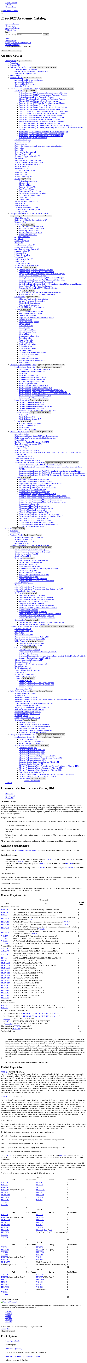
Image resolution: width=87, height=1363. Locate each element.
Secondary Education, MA (28, 577)
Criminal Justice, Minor (27, 316)
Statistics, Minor (25, 199)
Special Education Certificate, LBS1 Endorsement (37, 294)
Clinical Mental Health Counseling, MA (28, 660)
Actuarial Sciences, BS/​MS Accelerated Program (36, 97)
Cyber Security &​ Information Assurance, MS (30, 664)
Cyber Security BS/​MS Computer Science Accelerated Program (42, 113)
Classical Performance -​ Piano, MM (32, 752)
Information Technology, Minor (30, 195)
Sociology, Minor (25, 356)
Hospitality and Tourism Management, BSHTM (31, 442)
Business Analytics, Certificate (30, 722)
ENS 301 (4, 912)
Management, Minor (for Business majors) (34, 506)
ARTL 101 (5, 948)
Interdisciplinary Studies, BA (24, 245)
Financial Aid (15, 65)
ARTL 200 (5, 951)
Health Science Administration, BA (27, 164)
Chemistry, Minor (25, 185)
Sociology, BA (19, 261)
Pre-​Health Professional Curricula (26, 207)
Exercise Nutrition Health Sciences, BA (28, 162)
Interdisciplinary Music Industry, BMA (33, 379)
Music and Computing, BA (29, 375)
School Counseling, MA (23, 689)
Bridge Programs (20, 641)
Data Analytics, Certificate (28, 654)
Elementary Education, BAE (29, 231)
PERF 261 (41, 868)
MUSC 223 (5, 983)
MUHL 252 (5, 965)
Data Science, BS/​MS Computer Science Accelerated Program (41, 117)
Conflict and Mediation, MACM (26, 554)
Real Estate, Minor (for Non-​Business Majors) (35, 520)
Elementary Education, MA (29, 564)
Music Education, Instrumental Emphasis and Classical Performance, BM (45, 394)
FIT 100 (17, 1026)
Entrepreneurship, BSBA (23, 456)
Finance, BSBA (20, 440)
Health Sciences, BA (21, 166)
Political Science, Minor (27, 348)
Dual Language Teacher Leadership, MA (33, 560)
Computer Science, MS (22, 662)
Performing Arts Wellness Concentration (33, 398)
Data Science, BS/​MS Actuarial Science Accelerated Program (41, 115)
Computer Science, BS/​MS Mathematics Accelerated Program (41, 109)
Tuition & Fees (10, 30)
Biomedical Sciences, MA (23, 635)
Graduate (8, 528)
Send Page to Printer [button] (12, 1341)
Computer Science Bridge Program (31, 643)
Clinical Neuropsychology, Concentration (34, 624)
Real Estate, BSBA (21, 454)
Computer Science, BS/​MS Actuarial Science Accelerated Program (43, 107)
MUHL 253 (5, 968)
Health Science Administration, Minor (32, 193)
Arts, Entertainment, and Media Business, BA (35, 369)
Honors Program (16, 75)
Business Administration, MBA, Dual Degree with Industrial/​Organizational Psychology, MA (47, 699)
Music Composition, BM (28, 384)
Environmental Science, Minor (30, 191)
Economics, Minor (25, 320)
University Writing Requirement (25, 73)
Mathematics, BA (20, 172)
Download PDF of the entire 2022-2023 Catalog (22, 1356)
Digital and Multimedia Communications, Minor (36, 318)
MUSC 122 (5, 973)
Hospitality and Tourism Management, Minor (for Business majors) (43, 496)
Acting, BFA (23, 415)
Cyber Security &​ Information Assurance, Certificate (38, 652)
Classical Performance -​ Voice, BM (31, 408)
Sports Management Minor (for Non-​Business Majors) (38, 524)
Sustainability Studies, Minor (29, 358)
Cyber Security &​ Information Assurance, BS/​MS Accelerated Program (44, 111)
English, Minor (24, 324)
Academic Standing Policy (24, 82)
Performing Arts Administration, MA (32, 741)
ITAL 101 (45, 1013)
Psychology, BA (20, 257)
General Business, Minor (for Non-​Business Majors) (37, 494)
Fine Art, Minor (24, 328)
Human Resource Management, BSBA (28, 444)
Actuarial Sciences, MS (22, 629)
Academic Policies (12, 24)
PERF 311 (5, 993)
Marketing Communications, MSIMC (27, 712)
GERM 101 (36, 1013)
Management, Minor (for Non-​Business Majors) (36, 508)
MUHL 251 (5, 963)
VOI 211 (48, 859)
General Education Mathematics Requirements (31, 71)
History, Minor (24, 334)
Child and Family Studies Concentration (33, 299)
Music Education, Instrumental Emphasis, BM (35, 388)
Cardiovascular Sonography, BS (25, 152)
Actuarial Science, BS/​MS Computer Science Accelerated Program (43, 95)
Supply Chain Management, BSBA (27, 460)
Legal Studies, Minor (26, 340)
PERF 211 (5, 988)
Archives (8, 783)
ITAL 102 (45, 1016)
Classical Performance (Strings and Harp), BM (35, 406)
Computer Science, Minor (28, 187)
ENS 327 (4, 915)
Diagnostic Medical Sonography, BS (27, 160)
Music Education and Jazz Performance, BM (35, 396)
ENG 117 (8, 1021)
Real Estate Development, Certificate (32, 728)
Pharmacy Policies (25, 681)
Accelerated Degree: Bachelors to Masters (29, 463)
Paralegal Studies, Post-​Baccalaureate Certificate (36, 606)
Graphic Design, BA (21, 241)
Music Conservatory (12, 45)
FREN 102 (27, 1016)
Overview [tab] (9, 794)
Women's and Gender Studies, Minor (32, 360)
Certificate (18, 290)
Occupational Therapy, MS (24, 674)
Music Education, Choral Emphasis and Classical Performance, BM (43, 392)
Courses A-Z (10, 26)
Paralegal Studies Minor (27, 344)
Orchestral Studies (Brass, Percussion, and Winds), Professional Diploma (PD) (47, 774)
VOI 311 (21, 861)
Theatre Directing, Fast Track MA (31, 743)
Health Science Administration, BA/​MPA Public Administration (41, 121)
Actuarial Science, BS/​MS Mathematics (33, 138)
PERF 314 (69, 863)
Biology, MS (19, 633)
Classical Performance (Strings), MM (32, 760)
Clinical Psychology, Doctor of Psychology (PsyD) (32, 552)
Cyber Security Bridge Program (30, 645)
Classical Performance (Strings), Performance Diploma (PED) (41, 768)
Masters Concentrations (32, 781)
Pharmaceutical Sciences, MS (25, 676)
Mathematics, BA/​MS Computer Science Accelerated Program (41, 134)
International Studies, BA (23, 247)
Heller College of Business (19, 432)
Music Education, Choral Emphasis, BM (33, 386)
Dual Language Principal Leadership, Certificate (36, 599)
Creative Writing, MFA (22, 556)
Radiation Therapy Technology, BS (27, 209)
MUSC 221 (5, 980)
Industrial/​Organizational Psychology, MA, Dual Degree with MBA (38, 589)
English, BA (18, 239)
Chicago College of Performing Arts (18, 43)
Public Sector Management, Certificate (33, 612)
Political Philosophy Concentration (31, 307)
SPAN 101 (55, 1013)
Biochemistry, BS (20, 144)
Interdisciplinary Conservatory (25, 367)
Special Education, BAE (28, 235)
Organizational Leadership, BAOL (26, 450)
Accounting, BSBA (21, 434)
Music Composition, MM (28, 739)
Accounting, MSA (21, 695)
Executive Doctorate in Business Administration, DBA (34, 703)
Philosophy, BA (20, 253)
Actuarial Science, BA (22, 140)
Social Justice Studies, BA (23, 259)
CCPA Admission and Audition (25, 850)
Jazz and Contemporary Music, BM (32, 381)
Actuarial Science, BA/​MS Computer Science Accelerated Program (43, 93)
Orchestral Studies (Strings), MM (31, 764)
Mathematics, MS (20, 672)
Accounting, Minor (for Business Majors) (34, 479)
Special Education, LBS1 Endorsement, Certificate (37, 618)
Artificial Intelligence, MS (23, 631)
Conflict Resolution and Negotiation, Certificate (36, 597)
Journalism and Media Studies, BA (26, 249)
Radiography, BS (20, 211)
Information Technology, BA (24, 170)
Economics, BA (20, 222)
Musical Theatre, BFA (27, 417)
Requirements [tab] (10, 796)
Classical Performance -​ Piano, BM (31, 404)
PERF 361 (69, 868)
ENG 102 (4, 1008)
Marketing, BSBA (21, 448)
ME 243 (4, 960)
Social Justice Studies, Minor (29, 354)
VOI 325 (4, 943)
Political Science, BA (22, 255)
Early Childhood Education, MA (30, 562)
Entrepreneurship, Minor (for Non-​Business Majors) (37, 488)
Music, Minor (24, 427)
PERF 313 (42, 863)
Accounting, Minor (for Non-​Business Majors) (35, 481)
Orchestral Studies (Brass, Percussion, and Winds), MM (39, 762)
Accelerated (18, 91)
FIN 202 (4, 958)
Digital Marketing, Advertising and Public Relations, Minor (40, 483)
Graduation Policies (21, 86)
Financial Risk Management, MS (26, 705)
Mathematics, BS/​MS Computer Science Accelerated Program (41, 136)
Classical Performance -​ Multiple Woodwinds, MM (37, 756)
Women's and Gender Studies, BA (26, 265)
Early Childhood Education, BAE (31, 226)
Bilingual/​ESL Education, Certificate (32, 595)
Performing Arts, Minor (27, 429)
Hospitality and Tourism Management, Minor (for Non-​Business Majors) (45, 498)
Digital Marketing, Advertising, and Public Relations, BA (35, 438)
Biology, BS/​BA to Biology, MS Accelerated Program (38, 101)
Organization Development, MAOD (27, 714)
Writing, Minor (24, 362)
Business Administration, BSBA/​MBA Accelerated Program (36, 436)
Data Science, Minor (26, 189)
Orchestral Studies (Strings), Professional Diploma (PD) (39, 776)
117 (45, 1230)
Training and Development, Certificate (32, 732)
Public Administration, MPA (24, 591)
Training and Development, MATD (27, 718)
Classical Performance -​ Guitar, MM (32, 750)
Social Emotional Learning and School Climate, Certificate (40, 614)
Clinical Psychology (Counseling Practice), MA (31, 550)
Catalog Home (10, 7)
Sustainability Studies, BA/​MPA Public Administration (38, 288)
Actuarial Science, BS (22, 142)
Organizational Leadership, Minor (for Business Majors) (39, 514)
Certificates (18, 593)
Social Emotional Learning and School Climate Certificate (39, 292)
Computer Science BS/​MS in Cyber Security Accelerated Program (42, 103)
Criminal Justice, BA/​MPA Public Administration (36, 272)
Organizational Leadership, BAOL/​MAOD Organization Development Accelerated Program (47, 452)
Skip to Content (11, 3)
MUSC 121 (5, 970)
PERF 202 (63, 1155)
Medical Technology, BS (23, 176)
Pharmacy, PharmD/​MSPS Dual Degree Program (36, 685)
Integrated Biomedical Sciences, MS (27, 670)
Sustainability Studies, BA (23, 263)
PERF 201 (5, 918)
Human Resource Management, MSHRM (29, 710)
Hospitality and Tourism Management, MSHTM (31, 708)
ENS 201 (4, 909)
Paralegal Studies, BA (22, 251)
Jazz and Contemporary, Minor (30, 423)
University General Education (20, 67)
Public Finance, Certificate (28, 610)
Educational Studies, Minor (29, 322)
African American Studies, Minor (31, 311)
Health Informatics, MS (22, 668)
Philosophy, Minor (25, 346)
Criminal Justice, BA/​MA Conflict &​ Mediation (36, 270)
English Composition (22, 237)
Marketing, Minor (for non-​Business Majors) (35, 512)
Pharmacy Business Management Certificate (35, 658)
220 (50, 1230)
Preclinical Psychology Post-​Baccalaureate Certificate (38, 608)
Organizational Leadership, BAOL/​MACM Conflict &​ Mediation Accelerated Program (50, 471)
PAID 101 (5, 985)
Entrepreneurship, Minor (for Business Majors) (35, 486)
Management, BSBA (22, 446)
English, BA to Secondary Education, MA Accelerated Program (42, 274)
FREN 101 (27, 1013)
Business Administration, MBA (25, 697)
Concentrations (24, 778)
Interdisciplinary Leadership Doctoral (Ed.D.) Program (38, 568)
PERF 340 (5, 998)
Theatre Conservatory (22, 413)
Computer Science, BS (22, 154)
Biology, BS (18, 150)
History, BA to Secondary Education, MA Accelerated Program (41, 278)
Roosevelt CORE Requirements (25, 69)
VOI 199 (4, 936)
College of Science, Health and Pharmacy (25, 88)
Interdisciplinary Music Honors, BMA (32, 377)
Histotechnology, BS (21, 168)
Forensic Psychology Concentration (32, 301)
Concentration (19, 297)
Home (7, 39)
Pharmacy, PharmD (26, 687)
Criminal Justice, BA (21, 218)
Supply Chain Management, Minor (31, 526)
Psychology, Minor (26, 350)
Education (18, 224)
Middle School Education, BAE (30, 233)
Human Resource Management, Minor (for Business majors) (40, 500)
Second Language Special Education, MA (34, 575)
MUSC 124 (5, 978)
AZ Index (8, 5)
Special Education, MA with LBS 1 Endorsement (36, 581)
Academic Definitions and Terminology (28, 80)
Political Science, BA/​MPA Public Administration (36, 282)
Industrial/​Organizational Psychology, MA (29, 587)
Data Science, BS (20, 158)
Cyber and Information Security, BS (27, 156)
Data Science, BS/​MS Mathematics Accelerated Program (39, 119)
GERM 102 (36, 1016)
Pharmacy (18, 678)
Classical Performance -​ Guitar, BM (32, 402)
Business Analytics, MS (22, 701)
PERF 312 (5, 995)
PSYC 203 (17, 1029)
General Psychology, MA (23, 583)
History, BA (18, 243)
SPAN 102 (55, 1016)
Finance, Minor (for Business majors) (32, 490)
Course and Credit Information (25, 84)
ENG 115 (7, 1019)
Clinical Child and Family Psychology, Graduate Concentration (41, 622)
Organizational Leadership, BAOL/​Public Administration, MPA (42, 280)
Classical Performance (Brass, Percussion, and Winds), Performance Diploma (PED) (49, 766)
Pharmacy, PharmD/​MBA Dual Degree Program (36, 683)
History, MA (19, 585)
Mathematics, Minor (26, 197)
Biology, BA (19, 148)
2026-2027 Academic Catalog (11, 51)
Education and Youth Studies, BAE (31, 228)
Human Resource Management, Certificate (34, 724)
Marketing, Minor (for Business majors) (33, 510)
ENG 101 (4, 1005)
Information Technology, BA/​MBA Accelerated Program (39, 123)
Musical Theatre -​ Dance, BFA (30, 419)
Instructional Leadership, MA (29, 566)
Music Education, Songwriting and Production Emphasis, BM (41, 390)
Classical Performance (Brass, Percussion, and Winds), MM (40, 758)
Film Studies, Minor (26, 326)
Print (7, 32)
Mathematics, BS (20, 174)
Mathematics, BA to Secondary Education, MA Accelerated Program (43, 132)
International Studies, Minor (29, 336)
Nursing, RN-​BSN (21, 205)
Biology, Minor (24, 183)
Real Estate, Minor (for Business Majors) (33, 518)
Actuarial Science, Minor (28, 181)
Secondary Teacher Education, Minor (32, 352)
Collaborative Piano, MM (28, 748)
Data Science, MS (20, 666)
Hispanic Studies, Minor (27, 332)
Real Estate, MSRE (21, 716)
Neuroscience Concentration (29, 305)
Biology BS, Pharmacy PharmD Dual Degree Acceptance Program (38, 146)
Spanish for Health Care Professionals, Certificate (36, 616)
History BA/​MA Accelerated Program (32, 276)
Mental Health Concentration (29, 303)
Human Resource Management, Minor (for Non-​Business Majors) (42, 502)
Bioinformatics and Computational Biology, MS (31, 637)
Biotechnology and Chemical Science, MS (29, 639)
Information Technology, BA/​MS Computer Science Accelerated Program (45, 125)
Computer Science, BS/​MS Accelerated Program (36, 105)
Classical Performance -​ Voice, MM (32, 754)
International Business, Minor (29, 504)
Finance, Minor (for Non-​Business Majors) (34, 492)
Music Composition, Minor (28, 425)
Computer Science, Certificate (29, 650)
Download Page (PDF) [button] (13, 1349)
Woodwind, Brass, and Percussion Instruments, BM (37, 410)
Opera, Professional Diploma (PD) (31, 772)
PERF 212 (5, 990)
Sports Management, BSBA (24, 458)
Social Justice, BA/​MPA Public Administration (35, 286)
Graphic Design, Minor (27, 330)
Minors (17, 179)
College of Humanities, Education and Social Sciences (29, 214)
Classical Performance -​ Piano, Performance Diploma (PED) (40, 770)
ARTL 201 (5, 954)
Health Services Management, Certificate (33, 601)
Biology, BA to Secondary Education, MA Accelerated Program (42, 99)
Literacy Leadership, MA (28, 571)
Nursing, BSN (19, 203)
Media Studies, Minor (27, 342)
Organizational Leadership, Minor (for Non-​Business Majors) (41, 516)
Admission (14, 63)
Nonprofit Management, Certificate (31, 603)
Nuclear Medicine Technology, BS (26, 201)
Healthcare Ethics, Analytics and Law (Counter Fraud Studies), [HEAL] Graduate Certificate (52, 656)
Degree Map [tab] (9, 798)
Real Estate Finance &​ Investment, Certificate (35, 730)
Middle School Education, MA (30, 573)
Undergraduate (10, 41)
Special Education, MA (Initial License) (33, 579)
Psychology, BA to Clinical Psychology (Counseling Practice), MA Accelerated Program (50, 284)
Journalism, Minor (25, 338)
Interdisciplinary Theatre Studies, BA (32, 371)
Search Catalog (10, 34)
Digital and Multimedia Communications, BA (30, 220)
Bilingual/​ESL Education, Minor (30, 313)
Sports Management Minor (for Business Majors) (36, 522)
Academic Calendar (12, 28)
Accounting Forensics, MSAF (25, 693)
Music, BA (23, 373)
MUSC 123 (5, 975)
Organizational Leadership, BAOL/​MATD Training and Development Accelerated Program (52, 475)
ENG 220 (8, 1024)
